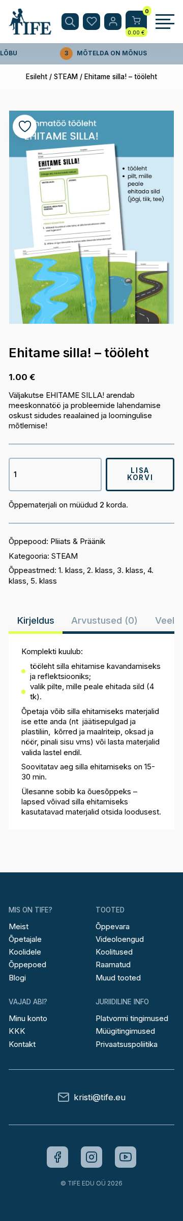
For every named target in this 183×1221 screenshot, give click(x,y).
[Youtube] (125, 1157)
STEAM (66, 77)
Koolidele (25, 952)
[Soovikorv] (91, 21)
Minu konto (28, 1018)
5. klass (43, 581)
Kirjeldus (35, 620)
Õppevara (113, 926)
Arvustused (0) (104, 620)
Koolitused (114, 952)
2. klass (100, 570)
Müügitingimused (125, 1031)
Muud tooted (118, 977)
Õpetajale (25, 939)
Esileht (36, 77)
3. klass (130, 570)
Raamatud (113, 964)
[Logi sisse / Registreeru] (112, 21)
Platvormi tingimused (132, 1018)
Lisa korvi (140, 473)
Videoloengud (120, 939)
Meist (18, 926)
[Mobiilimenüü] (165, 21)
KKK (17, 1031)
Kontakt (22, 1044)
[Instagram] (91, 1157)
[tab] (36, 620)
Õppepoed (27, 964)
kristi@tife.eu (100, 1097)
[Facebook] (57, 1157)
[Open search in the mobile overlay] (70, 21)
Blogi (17, 977)
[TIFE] (30, 30)
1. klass (70, 570)
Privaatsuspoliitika (127, 1044)
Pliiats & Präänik (77, 541)
